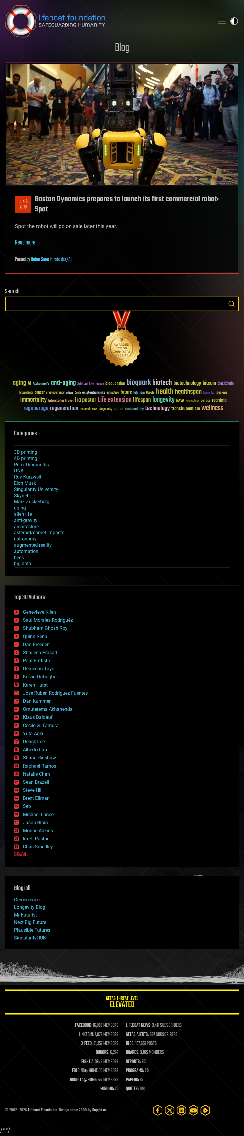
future (126, 392)
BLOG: (130, 1044)
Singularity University (36, 489)
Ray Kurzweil (27, 477)
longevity (163, 400)
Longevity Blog (29, 907)
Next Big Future (30, 922)
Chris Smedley (38, 847)
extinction (113, 393)
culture (69, 393)
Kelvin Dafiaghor (40, 677)
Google (150, 393)
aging (19, 383)
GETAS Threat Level (122, 1003)
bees (19, 557)
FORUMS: (107, 1089)
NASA (180, 400)
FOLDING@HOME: (85, 1071)
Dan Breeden (36, 644)
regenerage (36, 408)
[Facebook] (157, 1110)
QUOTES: (132, 1089)
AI (29, 384)
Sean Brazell (36, 782)
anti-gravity (25, 520)
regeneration (64, 408)
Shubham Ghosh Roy (45, 628)
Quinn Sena (40, 260)
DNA (19, 470)
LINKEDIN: (86, 1035)
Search (231, 304)
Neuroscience (192, 401)
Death (78, 393)
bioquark (138, 382)
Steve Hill (33, 790)
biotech (162, 383)
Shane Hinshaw (39, 758)
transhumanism (185, 409)
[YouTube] (193, 1110)
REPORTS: (133, 1062)
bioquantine (115, 383)
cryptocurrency (55, 393)
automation (26, 551)
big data (22, 563)
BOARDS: (132, 1052)
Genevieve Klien (39, 612)
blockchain (226, 383)
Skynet (21, 495)
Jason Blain (35, 822)
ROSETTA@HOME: (83, 1080)
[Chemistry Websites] (122, 340)
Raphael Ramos (39, 766)
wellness (212, 408)
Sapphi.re (99, 1110)
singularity (105, 409)
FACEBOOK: (83, 1025)
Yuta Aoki (33, 733)
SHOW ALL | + (23, 854)
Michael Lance (38, 814)
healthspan (188, 392)
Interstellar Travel (60, 401)
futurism (139, 393)
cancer (40, 392)
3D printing (25, 452)
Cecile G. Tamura (41, 725)
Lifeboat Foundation (42, 1110)
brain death (26, 393)
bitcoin (209, 383)
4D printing (25, 458)
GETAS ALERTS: (137, 1035)
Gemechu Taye (38, 668)
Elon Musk (25, 483)
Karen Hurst (35, 685)
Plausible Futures (32, 930)
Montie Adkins (38, 830)
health (164, 391)
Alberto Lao (35, 749)
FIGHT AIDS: (90, 1062)
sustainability (134, 409)
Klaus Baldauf (38, 717)
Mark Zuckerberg (31, 501)
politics (205, 401)
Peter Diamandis (31, 465)
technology (157, 408)
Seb (27, 806)
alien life (23, 514)
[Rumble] (205, 1110)
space (118, 408)
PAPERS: (132, 1080)
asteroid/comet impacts (39, 532)
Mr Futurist (25, 915)
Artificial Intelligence (90, 384)
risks (94, 409)
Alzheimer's (41, 384)
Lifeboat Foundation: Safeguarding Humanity (107, 21)
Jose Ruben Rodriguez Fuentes (55, 693)
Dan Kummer (37, 701)
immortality (33, 399)
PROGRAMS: (135, 1071)
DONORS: (102, 1052)
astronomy (25, 539)
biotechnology (187, 383)
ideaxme (221, 393)
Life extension (115, 400)
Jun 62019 (23, 204)
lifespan (142, 400)
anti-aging (63, 383)
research (85, 409)
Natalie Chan (36, 774)
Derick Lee (34, 741)
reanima (219, 400)
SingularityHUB (30, 938)
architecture (26, 526)
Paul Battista (36, 660)
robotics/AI (63, 260)
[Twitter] (169, 1110)
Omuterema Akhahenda (48, 709)
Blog (122, 48)
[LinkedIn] (181, 1110)
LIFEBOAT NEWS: (138, 1025)
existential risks (93, 393)
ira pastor (85, 400)
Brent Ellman (36, 798)
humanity (208, 393)
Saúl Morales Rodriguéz (48, 620)
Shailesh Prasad (40, 652)
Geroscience (27, 900)
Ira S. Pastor (36, 839)
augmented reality (33, 545)
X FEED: (87, 1044)
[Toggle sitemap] (222, 21)
